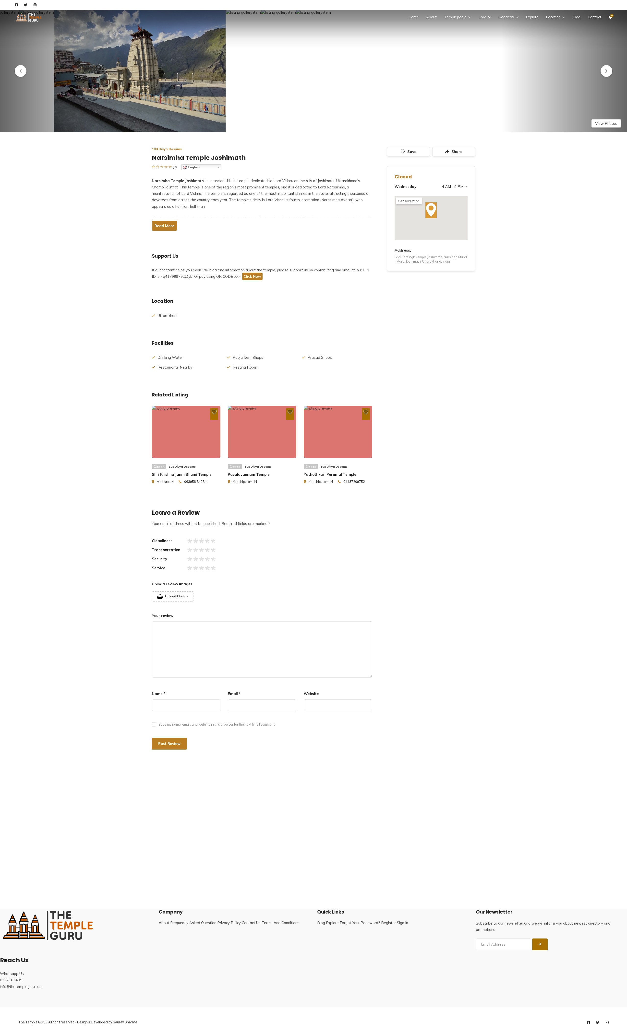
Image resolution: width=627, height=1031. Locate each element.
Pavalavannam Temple (249, 474)
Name (158, 693)
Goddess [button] (506, 17)
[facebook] (16, 5)
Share (456, 151)
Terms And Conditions (280, 922)
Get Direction (409, 201)
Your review (162, 615)
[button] (20, 71)
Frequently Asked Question (193, 922)
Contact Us (251, 922)
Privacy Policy (229, 922)
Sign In (402, 922)
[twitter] (25, 5)
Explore (532, 17)
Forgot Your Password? (360, 922)
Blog (576, 17)
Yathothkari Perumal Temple (330, 474)
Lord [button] (482, 17)
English (193, 167)
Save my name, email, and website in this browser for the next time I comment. (216, 724)
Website (311, 693)
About (431, 17)
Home (413, 17)
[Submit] (540, 944)
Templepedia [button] (455, 17)
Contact (594, 17)
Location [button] (553, 17)
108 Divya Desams (167, 149)
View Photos (606, 123)
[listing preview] (186, 432)
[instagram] (35, 5)
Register (388, 922)
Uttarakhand (168, 315)
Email (234, 693)
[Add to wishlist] (214, 414)
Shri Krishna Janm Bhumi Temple (182, 474)
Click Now (252, 276)
